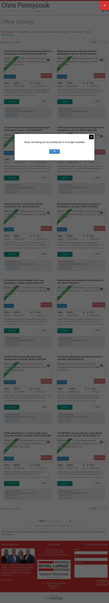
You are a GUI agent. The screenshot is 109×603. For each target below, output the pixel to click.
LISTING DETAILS (11, 101)
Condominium (24, 32)
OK (54, 151)
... (63, 521)
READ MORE (7, 580)
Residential (76, 32)
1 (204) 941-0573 (11, 114)
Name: (77, 549)
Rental (88, 32)
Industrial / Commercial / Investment (50, 32)
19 (70, 521)
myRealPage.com (55, 598)
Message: (78, 563)
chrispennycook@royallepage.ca (37, 11)
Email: (77, 556)
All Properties (7, 32)
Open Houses (7, 35)
